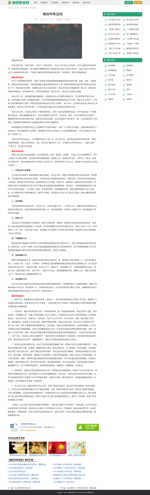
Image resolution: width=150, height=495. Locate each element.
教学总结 (111, 85)
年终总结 (33, 8)
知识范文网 (71, 492)
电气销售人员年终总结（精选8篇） (68, 464)
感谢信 (110, 99)
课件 (128, 89)
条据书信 (75, 3)
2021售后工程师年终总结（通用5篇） (24, 475)
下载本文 (67, 19)
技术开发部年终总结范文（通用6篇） (24, 478)
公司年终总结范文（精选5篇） (21, 468)
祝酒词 (129, 99)
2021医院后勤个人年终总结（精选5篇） (25, 482)
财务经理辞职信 (114, 24)
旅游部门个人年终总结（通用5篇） (68, 478)
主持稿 (129, 94)
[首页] (18, 3)
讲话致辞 (54, 3)
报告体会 (65, 3)
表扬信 (129, 70)
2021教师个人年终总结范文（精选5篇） (70, 468)
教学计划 (111, 89)
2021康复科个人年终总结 (64, 482)
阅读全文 (59, 19)
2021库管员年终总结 (17, 471)
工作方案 (111, 75)
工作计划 (111, 94)
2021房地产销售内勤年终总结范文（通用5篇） (28, 464)
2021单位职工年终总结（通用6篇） (68, 471)
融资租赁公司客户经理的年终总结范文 (70, 475)
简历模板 (111, 65)
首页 (35, 3)
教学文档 (86, 3)
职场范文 (44, 3)
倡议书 (129, 80)
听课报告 (129, 65)
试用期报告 (112, 70)
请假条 (129, 85)
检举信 (110, 80)
